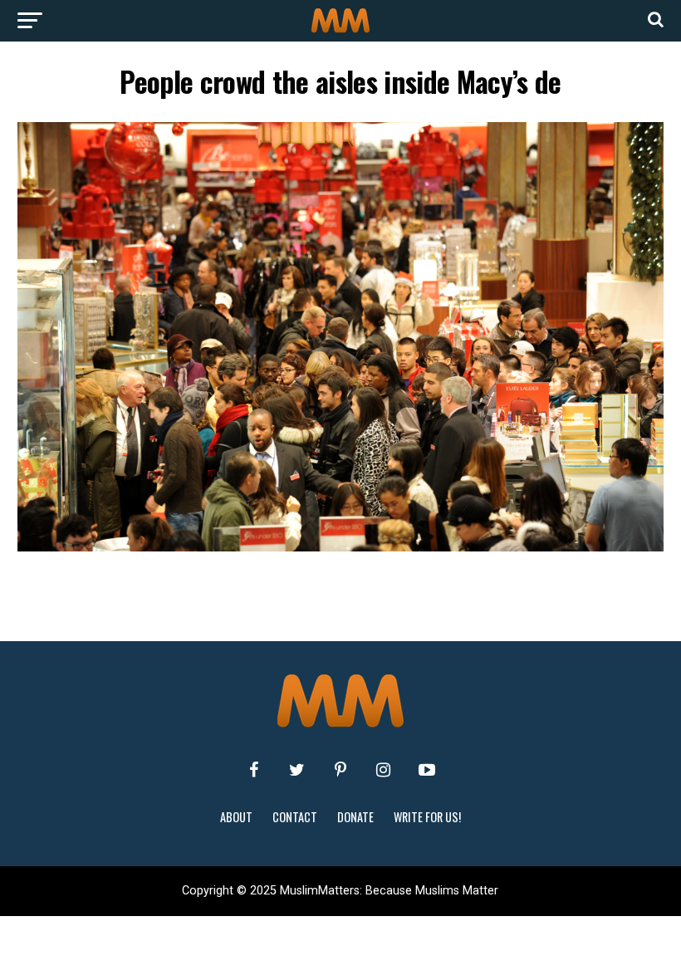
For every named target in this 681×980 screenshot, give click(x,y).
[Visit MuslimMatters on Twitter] (297, 769)
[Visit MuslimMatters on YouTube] (426, 769)
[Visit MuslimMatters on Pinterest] (340, 769)
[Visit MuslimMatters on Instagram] (383, 769)
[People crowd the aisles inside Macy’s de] (340, 547)
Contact (294, 817)
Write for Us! (427, 817)
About (236, 817)
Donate (355, 817)
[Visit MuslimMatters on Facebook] (254, 769)
